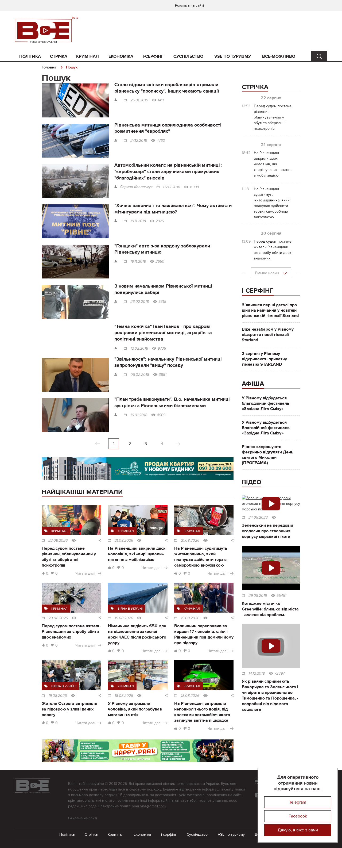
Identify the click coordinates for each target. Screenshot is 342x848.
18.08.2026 (124, 696)
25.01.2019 (139, 100)
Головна (49, 67)
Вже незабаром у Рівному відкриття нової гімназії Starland (268, 335)
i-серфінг (153, 56)
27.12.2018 (138, 141)
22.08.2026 (58, 540)
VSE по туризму (232, 56)
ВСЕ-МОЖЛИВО (278, 56)
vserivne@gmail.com (149, 806)
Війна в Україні (130, 608)
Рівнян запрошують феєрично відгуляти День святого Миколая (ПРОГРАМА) (267, 454)
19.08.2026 (124, 618)
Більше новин (267, 273)
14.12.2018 (256, 673)
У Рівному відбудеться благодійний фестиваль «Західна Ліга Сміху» (265, 403)
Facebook (298, 816)
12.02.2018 (139, 348)
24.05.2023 (258, 517)
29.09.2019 (257, 596)
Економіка (120, 56)
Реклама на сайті (189, 5)
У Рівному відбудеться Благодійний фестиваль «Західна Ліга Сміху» (266, 428)
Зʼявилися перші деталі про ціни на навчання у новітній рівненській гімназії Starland (270, 310)
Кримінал (87, 56)
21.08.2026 (124, 540)
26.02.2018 (139, 302)
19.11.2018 (138, 221)
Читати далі (85, 573)
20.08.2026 (58, 618)
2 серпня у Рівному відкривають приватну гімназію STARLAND (264, 359)
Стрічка (58, 56)
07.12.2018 (171, 187)
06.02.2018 (139, 375)
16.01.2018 (138, 415)
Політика (30, 56)
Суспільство (188, 56)
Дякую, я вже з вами (298, 830)
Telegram (297, 802)
